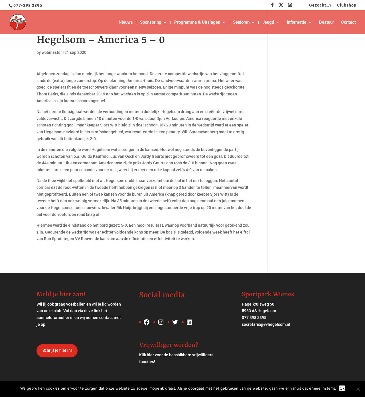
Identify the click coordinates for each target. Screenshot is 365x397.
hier (150, 355)
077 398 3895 (254, 317)
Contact (348, 22)
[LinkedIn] (299, 6)
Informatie (296, 22)
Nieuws (126, 22)
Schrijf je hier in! (57, 350)
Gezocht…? (320, 5)
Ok (342, 388)
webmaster (52, 52)
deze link (92, 310)
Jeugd (268, 22)
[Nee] (358, 389)
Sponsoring (150, 22)
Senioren (241, 22)
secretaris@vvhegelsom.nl (266, 324)
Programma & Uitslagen (197, 22)
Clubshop (346, 5)
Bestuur (326, 22)
